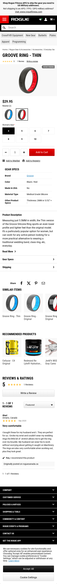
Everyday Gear (50, 50)
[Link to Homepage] (20, 19)
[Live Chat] (41, 19)
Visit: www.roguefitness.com (28, 12)
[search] (28, 27)
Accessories (37, 50)
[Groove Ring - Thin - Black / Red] (22, 114)
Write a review (32, 61)
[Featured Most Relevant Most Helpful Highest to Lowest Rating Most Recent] (39, 405)
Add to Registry (33, 161)
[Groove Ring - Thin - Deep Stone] (8, 114)
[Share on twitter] (29, 283)
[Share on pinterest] (36, 283)
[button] (4, 27)
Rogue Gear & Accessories (20, 50)
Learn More (14, 561)
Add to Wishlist (13, 161)
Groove (30, 176)
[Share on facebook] (21, 283)
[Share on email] (43, 283)
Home (4, 50)
